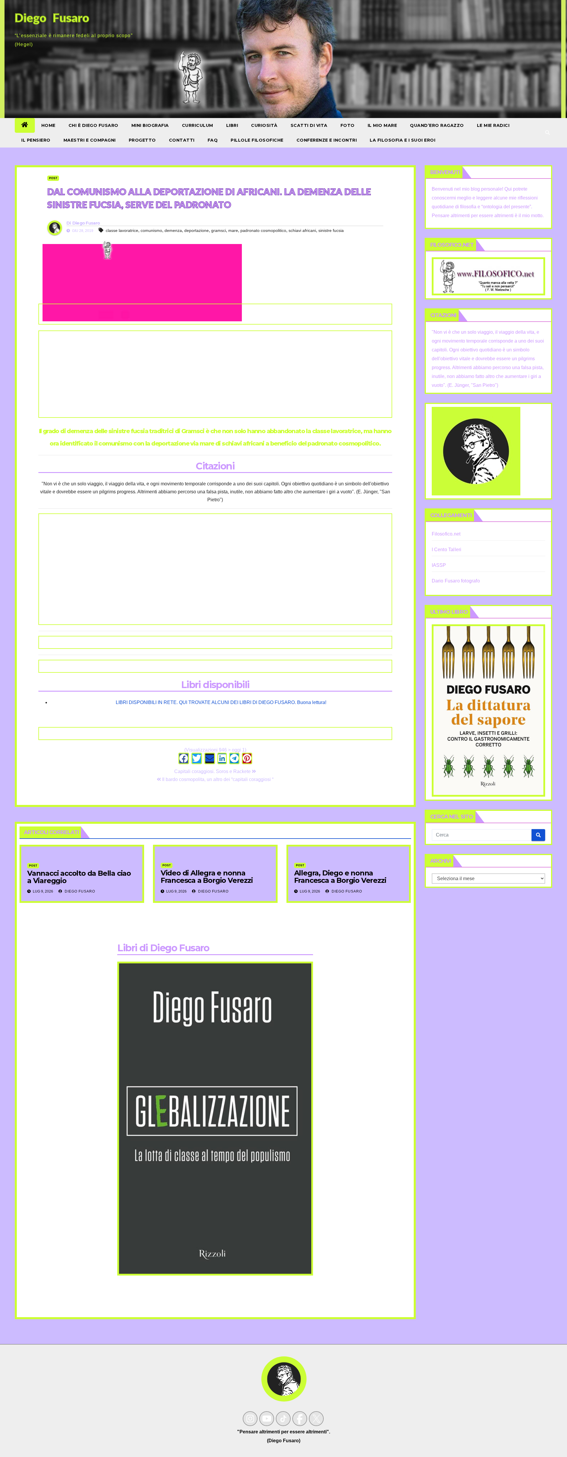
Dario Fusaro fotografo (456, 580)
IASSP (439, 565)
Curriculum (197, 125)
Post (53, 178)
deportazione (196, 230)
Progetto (142, 140)
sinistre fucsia (331, 230)
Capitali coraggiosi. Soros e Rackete (213, 771)
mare (233, 230)
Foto (347, 125)
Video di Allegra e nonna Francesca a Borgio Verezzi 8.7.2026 (207, 880)
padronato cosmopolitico (263, 230)
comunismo (151, 230)
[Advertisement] (215, 374)
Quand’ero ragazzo (437, 125)
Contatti (182, 140)
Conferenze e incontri (326, 140)
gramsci (218, 230)
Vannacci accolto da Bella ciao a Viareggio (79, 877)
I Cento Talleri (447, 549)
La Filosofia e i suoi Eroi (402, 140)
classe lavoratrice (122, 230)
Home (48, 125)
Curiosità (264, 125)
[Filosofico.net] (488, 276)
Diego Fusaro (86, 223)
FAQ (213, 140)
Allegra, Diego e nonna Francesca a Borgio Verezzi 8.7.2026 (340, 880)
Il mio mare (382, 125)
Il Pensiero (35, 140)
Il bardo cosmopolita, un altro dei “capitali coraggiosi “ (217, 779)
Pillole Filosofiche (257, 140)
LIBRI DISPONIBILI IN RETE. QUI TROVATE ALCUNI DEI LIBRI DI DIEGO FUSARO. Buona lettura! (221, 702)
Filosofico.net (446, 533)
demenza (173, 230)
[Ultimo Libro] (488, 710)
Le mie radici (493, 125)
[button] (547, 132)
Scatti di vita (309, 125)
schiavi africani (302, 230)
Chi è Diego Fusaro (93, 125)
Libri (232, 125)
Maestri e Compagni (89, 140)
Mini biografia (150, 125)
